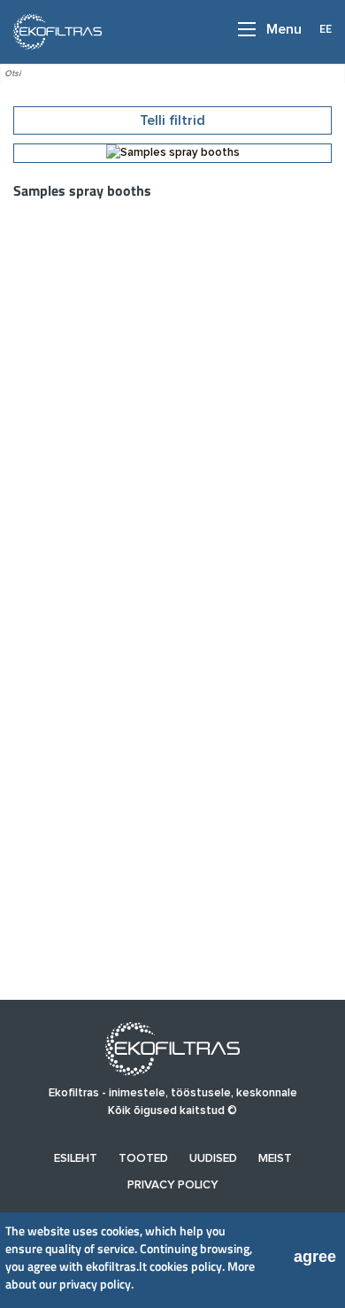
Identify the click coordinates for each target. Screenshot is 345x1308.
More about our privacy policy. (130, 1275)
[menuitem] (75, 1159)
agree (315, 1256)
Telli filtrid (172, 120)
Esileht (75, 1159)
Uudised (213, 1159)
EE (325, 28)
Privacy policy (172, 1185)
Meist (275, 1159)
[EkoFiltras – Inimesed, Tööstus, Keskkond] (52, 31)
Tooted (143, 1159)
